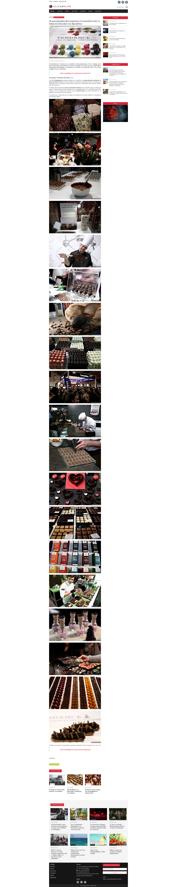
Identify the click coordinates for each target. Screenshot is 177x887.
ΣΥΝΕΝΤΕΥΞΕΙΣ (115, 64)
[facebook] (119, 2)
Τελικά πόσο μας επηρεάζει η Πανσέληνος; (117, 31)
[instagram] (122, 2)
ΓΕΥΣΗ (67, 11)
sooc (72, 77)
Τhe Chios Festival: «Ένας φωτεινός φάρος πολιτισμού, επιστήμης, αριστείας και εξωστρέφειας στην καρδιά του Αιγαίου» (117, 72)
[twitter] (126, 2)
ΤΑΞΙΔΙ (90, 11)
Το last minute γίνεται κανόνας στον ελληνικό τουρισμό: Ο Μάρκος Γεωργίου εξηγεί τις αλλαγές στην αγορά (118, 83)
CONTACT (56, 1)
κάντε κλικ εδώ (96, 745)
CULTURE (82, 11)
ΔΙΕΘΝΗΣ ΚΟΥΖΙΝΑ (54, 764)
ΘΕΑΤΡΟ (59, 11)
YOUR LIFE (98, 11)
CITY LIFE (74, 11)
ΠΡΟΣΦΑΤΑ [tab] (115, 17)
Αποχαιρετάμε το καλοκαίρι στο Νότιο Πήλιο (118, 24)
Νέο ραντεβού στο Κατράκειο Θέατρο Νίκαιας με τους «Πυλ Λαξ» (117, 56)
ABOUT (51, 1)
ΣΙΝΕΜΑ (52, 11)
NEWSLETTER (62, 1)
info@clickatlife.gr (83, 872)
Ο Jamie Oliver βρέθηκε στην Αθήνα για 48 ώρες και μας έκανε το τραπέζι (118, 93)
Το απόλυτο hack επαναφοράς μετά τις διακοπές (117, 39)
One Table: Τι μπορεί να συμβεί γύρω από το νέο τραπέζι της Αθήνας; (117, 47)
